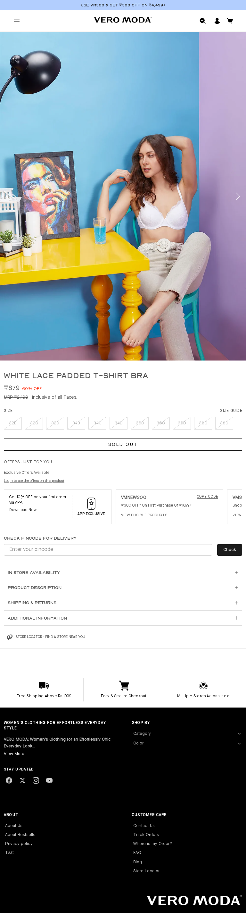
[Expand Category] (239, 734)
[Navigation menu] (16, 21)
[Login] (217, 21)
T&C (9, 853)
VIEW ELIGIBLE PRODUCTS (144, 515)
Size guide (231, 411)
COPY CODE (207, 497)
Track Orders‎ (146, 835)
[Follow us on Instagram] (36, 780)
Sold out (123, 444)
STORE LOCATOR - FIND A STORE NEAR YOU (50, 637)
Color (138, 743)
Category (142, 734)
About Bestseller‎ (21, 835)
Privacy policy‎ (19, 844)
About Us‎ (13, 826)
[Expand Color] (239, 743)
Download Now (23, 510)
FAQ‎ (137, 853)
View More (14, 754)
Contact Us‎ (144, 826)
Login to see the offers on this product (34, 481)
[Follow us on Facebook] (9, 780)
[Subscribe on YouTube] (49, 780)
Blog (137, 862)
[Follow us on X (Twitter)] (22, 780)
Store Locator (146, 871)
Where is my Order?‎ (152, 844)
